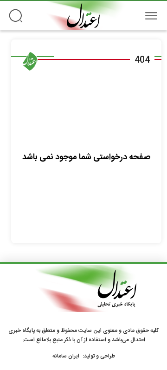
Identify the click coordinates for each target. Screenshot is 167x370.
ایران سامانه (65, 356)
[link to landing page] (83, 15)
